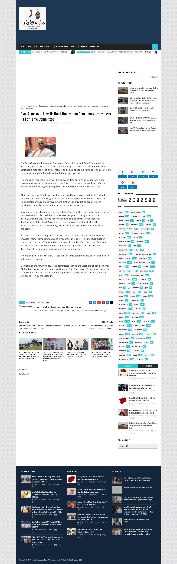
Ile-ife (121, 275)
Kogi (121, 296)
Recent (128, 366)
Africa (121, 216)
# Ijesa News (30, 302)
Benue (138, 220)
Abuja (121, 212)
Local (136, 304)
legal (121, 300)
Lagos (144, 296)
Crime (121, 233)
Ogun (149, 313)
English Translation (143, 254)
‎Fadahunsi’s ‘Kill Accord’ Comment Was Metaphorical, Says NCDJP (89, 530)
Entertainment (125, 258)
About (74, 46)
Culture (122, 237)
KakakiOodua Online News (39, 559)
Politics (122, 325)
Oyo (133, 321)
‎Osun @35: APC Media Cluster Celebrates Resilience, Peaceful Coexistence (142, 399)
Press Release (139, 325)
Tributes (136, 351)
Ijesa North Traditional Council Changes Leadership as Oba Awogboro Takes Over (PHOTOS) (44, 494)
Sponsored (123, 342)
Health (146, 267)
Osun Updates (62, 46)
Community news (126, 229)
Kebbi (146, 292)
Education (123, 250)
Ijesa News (32, 106)
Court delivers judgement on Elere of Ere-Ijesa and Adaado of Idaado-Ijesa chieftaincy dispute (138, 498)
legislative (135, 300)
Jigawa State (134, 288)
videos (146, 355)
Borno (121, 225)
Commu (148, 225)
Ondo (121, 317)
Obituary (135, 313)
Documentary (124, 241)
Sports (122, 347)
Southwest (140, 338)
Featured (143, 258)
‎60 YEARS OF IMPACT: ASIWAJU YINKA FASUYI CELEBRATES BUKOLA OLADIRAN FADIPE (143, 411)
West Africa (123, 359)
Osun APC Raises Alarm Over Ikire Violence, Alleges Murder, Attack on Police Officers (142, 129)
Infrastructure (43, 106)
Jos (146, 288)
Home (23, 46)
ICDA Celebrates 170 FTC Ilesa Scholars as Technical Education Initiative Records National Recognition (29, 355)
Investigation (124, 283)
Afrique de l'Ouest (138, 216)
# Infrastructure (43, 302)
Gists (121, 267)
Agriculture (124, 220)
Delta (136, 237)
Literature (123, 304)
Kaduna (122, 292)
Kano (134, 292)
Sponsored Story (141, 342)
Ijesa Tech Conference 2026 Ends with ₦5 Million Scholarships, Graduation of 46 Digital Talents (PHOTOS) (47, 524)
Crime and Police (68, 52)
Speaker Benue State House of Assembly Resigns (136, 520)
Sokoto (148, 334)
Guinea (134, 267)
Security (138, 330)
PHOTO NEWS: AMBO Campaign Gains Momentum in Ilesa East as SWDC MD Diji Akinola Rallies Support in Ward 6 (47, 539)
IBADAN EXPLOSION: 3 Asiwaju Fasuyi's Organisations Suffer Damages (141, 109)
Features (122, 262)
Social (52, 106)
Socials (135, 334)
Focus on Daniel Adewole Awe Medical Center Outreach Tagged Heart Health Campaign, (137, 478)
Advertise (94, 46)
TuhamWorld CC (77, 559)
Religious (123, 330)
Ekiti (137, 250)
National (123, 309)
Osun (121, 321)
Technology (137, 347)
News (30, 46)
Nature (138, 309)
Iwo (120, 288)
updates (122, 355)
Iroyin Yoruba (143, 283)
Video (135, 355)
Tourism (122, 351)
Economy (140, 241)
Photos (49, 46)
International (125, 279)
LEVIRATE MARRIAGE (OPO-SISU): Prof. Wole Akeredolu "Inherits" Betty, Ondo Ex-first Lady (143, 120)
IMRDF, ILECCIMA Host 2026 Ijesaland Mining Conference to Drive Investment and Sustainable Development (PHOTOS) (47, 479)
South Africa (124, 338)
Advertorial (136, 212)
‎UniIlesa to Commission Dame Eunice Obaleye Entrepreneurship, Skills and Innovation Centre (143, 90)
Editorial (123, 246)
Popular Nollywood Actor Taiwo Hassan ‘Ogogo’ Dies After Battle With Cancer (92, 503)
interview (143, 279)
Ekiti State (123, 254)
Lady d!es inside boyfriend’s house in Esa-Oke (138, 487)
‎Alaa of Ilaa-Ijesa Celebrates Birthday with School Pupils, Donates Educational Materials (101, 354)
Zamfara (140, 359)
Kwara (132, 296)
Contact (83, 46)
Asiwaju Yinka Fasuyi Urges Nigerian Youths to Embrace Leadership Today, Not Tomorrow (76, 355)
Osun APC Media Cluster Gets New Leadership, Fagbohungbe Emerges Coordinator (92, 490)
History (39, 46)
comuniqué (145, 229)
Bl (148, 220)
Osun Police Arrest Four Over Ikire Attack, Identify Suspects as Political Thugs (106, 52)
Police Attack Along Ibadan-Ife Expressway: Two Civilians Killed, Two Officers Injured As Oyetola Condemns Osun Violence (143, 100)
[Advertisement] (114, 24)
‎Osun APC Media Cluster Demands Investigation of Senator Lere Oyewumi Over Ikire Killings (142, 373)
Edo (134, 246)
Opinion (135, 317)
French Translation (142, 262)
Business (134, 225)
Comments (147, 366)
